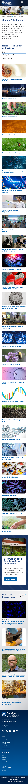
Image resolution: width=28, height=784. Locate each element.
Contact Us (4, 727)
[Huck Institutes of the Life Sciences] (8, 3)
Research (9, 16)
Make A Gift (4, 762)
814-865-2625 (5, 725)
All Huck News (22, 596)
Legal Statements (14, 779)
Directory (4, 757)
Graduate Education (6, 748)
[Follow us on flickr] (17, 731)
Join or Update (10, 579)
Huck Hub (4, 770)
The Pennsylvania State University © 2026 (14, 781)
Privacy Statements (5, 777)
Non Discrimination (15, 777)
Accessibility (23, 777)
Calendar (4, 759)
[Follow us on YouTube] (14, 731)
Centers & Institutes (18, 16)
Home (3, 16)
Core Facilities (5, 746)
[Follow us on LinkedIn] (10, 731)
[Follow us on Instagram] (7, 731)
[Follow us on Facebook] (3, 731)
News (3, 755)
